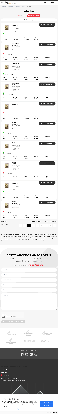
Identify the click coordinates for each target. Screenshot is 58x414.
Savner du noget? (33, 15)
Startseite (3, 6)
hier (24, 380)
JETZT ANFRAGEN (47, 25)
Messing (18, 6)
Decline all (46, 405)
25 (45, 221)
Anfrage (52, 2)
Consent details (5, 409)
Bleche (23, 6)
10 (43, 221)
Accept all (46, 402)
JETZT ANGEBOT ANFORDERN (13, 321)
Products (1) (11, 6)
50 (47, 221)
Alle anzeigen (53, 221)
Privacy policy (15, 409)
